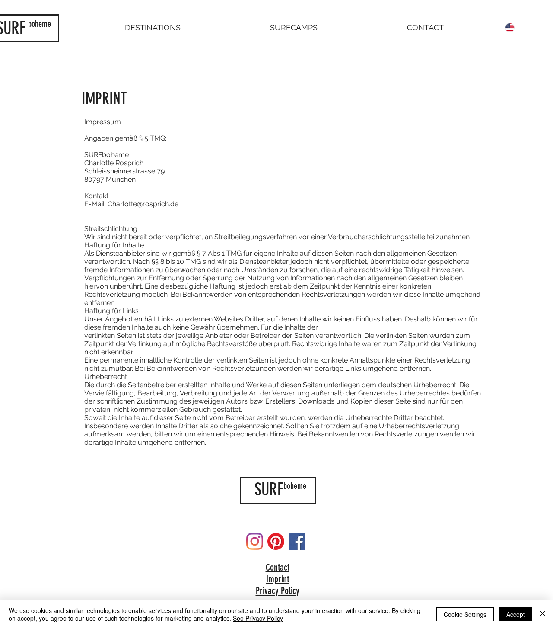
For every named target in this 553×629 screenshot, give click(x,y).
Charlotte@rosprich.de (143, 204)
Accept (515, 614)
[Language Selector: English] (515, 27)
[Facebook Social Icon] (297, 541)
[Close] (542, 614)
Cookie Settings (465, 614)
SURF (268, 489)
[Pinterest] (275, 541)
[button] (152, 28)
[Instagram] (254, 541)
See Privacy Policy (258, 618)
